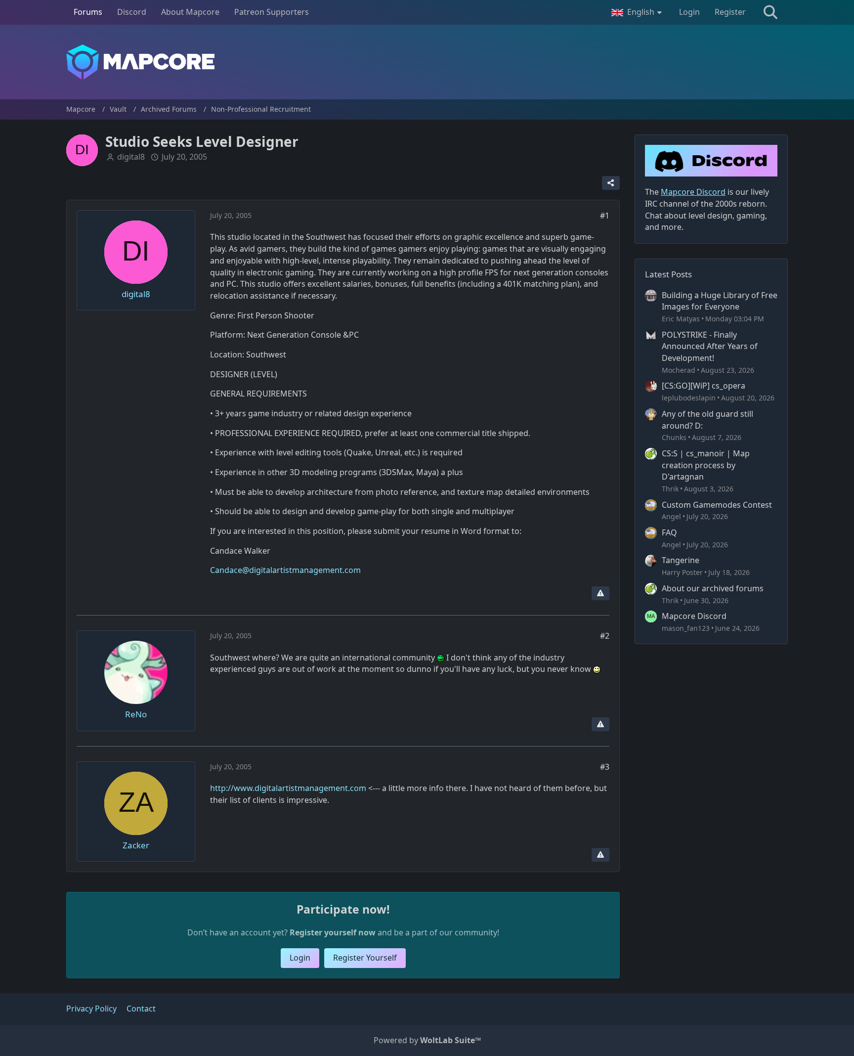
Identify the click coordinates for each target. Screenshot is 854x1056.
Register (730, 11)
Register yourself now (333, 932)
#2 (604, 635)
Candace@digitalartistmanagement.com (285, 570)
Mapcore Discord (694, 616)
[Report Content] (600, 593)
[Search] (770, 12)
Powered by (427, 1040)
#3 (604, 766)
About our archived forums (713, 588)
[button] (638, 12)
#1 (604, 215)
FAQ (669, 532)
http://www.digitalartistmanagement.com (288, 788)
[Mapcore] (427, 62)
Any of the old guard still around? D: (707, 419)
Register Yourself (365, 957)
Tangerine (680, 560)
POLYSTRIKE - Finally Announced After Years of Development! (710, 346)
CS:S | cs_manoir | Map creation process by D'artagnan (706, 465)
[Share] (611, 183)
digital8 (131, 156)
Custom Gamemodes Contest (717, 504)
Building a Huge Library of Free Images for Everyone (719, 301)
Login (689, 11)
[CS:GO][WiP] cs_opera (703, 385)
